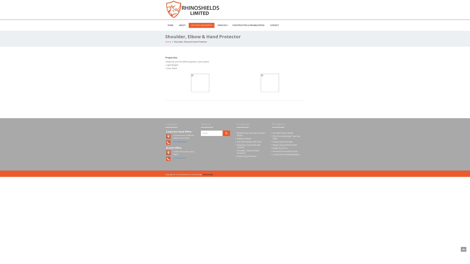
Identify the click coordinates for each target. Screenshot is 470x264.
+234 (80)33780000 (179, 142)
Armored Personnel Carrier (285, 151)
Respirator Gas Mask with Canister (249, 146)
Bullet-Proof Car (280, 148)
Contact (274, 25)
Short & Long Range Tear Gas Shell (286, 137)
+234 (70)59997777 (179, 158)
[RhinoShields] (199, 9)
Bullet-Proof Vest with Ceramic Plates (251, 134)
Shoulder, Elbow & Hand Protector (248, 151)
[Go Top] (463, 249)
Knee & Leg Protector (247, 156)
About (182, 25)
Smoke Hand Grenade (283, 141)
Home (170, 25)
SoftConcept (208, 174)
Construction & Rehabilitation (248, 25)
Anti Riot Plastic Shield (283, 133)
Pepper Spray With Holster (285, 145)
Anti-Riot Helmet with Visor (249, 141)
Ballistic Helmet (244, 138)
